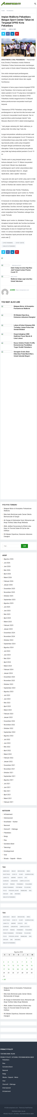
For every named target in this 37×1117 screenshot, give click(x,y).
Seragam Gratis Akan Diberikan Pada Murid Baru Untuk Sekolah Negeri (23, 354)
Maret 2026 (8, 577)
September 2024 (9, 644)
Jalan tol (6, 877)
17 (4, 969)
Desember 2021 (9, 765)
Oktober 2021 (8, 773)
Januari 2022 (8, 761)
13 (18, 965)
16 (31, 965)
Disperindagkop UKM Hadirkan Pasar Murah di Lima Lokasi (23, 336)
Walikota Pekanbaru (9, 246)
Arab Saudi (6, 871)
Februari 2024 (8, 669)
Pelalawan (28, 884)
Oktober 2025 (8, 596)
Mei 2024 (7, 658)
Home (3, 10)
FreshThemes (28, 1107)
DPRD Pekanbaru (8, 242)
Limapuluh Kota (24, 881)
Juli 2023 (7, 695)
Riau (5, 840)
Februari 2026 (8, 581)
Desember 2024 (9, 633)
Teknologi (7, 847)
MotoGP (5, 884)
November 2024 (9, 636)
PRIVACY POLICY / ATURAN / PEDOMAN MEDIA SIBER (17, 1057)
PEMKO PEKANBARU (8, 887)
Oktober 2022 (8, 728)
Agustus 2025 (8, 603)
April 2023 (7, 706)
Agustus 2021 (8, 780)
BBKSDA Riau (21, 871)
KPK (26, 877)
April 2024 (7, 662)
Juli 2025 (7, 607)
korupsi (20, 877)
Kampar (13, 877)
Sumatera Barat (9, 844)
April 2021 (7, 795)
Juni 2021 (7, 787)
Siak (11, 894)
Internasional (8, 818)
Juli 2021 (7, 784)
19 (13, 969)
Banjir (13, 871)
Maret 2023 (8, 710)
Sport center (20, 242)
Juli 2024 (7, 651)
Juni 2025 (7, 611)
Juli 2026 (7, 563)
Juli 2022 (7, 739)
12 (13, 965)
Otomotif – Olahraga (11, 829)
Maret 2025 (8, 622)
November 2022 (9, 725)
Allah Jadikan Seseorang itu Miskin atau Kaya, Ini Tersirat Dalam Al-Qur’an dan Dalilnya (17, 528)
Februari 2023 (8, 714)
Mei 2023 (7, 703)
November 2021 (9, 769)
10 (4, 965)
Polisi (5, 890)
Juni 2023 (7, 699)
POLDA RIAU (27, 887)
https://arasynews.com (22, 290)
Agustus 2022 (8, 736)
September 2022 (9, 732)
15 (27, 965)
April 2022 (7, 750)
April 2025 (7, 618)
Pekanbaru (10, 10)
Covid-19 (14, 874)
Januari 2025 (8, 629)
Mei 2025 (7, 614)
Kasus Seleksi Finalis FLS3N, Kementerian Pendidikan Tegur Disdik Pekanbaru (24, 345)
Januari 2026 (8, 585)
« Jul (4, 979)
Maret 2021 (8, 798)
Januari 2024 (8, 673)
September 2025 (9, 600)
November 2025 (9, 592)
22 (27, 969)
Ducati (21, 874)
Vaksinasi (17, 894)
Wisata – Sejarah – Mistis (13, 858)
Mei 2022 (7, 747)
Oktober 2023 (8, 684)
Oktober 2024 (8, 640)
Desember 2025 (9, 589)
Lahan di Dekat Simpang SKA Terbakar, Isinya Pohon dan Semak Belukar (24, 327)
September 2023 (9, 688)
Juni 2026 (7, 566)
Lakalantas (14, 881)
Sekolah (5, 894)
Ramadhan (24, 890)
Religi (6, 836)
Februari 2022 (8, 758)
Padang (12, 884)
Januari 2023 (8, 717)
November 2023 (9, 680)
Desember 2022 (9, 721)
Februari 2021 (8, 802)
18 (8, 969)
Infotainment (8, 814)
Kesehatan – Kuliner (11, 822)
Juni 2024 (7, 655)
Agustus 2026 (8, 559)
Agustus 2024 (8, 647)
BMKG (28, 871)
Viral (5, 855)
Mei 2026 (7, 570)
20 (18, 969)
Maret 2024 (8, 666)
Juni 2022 (7, 743)
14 (22, 965)
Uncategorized (9, 851)
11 (8, 965)
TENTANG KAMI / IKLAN (7, 1054)
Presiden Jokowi (14, 890)
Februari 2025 (8, 625)
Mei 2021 (7, 791)
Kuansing (6, 881)
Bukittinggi (6, 874)
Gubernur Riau (29, 874)
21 (22, 969)
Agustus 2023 (8, 691)
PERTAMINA (19, 887)
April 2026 (7, 574)
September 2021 (9, 776)
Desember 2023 (9, 677)
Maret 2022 (8, 754)
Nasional (7, 825)
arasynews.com (13, 1107)
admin (3, 29)
